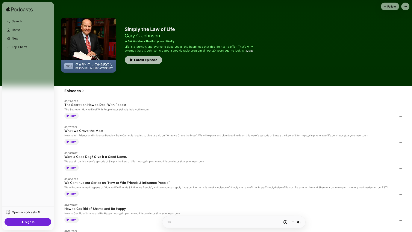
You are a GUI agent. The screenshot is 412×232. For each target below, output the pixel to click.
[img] (19, 10)
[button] (28, 21)
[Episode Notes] (285, 222)
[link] (74, 91)
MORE (249, 50)
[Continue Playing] (292, 222)
